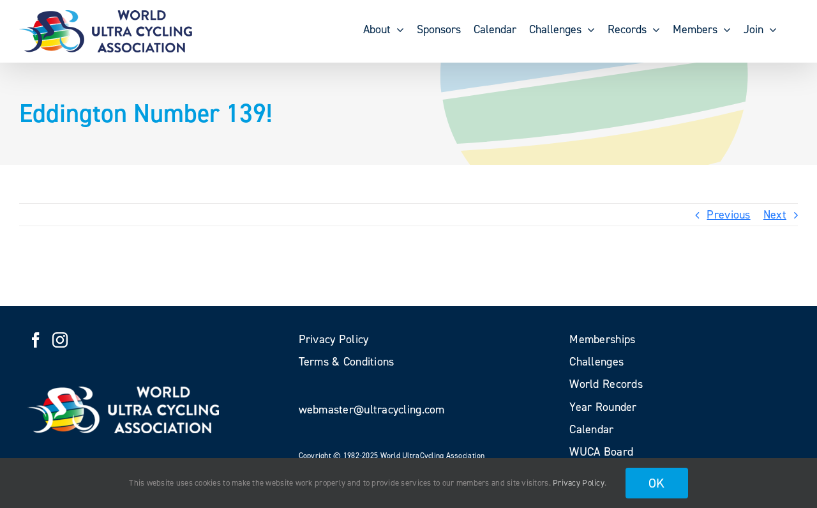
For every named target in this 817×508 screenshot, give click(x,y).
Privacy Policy (578, 482)
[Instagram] (60, 340)
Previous (728, 214)
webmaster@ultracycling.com (372, 409)
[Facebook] (35, 340)
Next (774, 214)
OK (656, 483)
